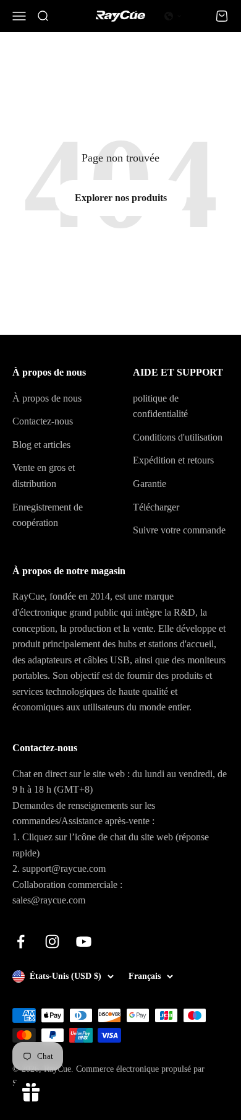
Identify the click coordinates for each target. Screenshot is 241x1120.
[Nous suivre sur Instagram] (52, 941)
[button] (173, 16)
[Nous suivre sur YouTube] (83, 941)
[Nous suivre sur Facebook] (20, 941)
